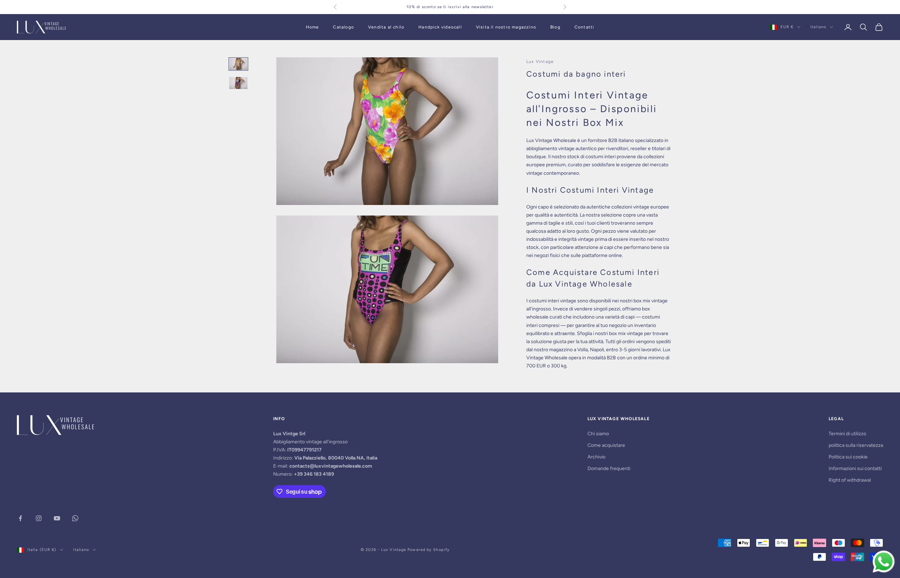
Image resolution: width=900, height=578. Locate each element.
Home (312, 27)
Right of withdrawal (850, 480)
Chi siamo (598, 434)
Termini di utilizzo (847, 434)
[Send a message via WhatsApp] (883, 561)
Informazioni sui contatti (855, 468)
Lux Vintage (540, 61)
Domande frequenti (608, 468)
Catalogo (343, 27)
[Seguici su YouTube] (56, 518)
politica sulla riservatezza (856, 445)
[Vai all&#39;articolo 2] (238, 83)
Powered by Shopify (428, 549)
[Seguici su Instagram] (38, 518)
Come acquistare (606, 445)
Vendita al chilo (386, 27)
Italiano (818, 27)
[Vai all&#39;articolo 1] (238, 64)
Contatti (584, 27)
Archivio (596, 457)
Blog (555, 27)
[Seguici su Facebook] (20, 518)
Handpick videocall (440, 27)
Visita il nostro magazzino (506, 27)
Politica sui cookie (848, 457)
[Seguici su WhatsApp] (75, 518)
